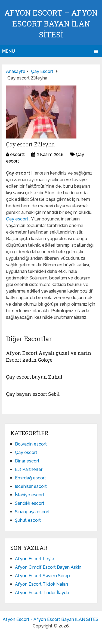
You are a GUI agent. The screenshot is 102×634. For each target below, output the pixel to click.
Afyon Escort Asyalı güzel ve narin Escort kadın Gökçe (48, 356)
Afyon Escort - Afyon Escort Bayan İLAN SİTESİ (51, 619)
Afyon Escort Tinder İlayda (42, 592)
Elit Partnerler (28, 469)
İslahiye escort (29, 494)
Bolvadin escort (31, 444)
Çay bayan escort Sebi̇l (33, 394)
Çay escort (17, 219)
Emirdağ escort (30, 477)
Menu (8, 51)
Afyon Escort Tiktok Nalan (41, 584)
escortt (17, 154)
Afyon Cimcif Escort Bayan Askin (48, 567)
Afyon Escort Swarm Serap (42, 575)
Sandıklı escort (29, 503)
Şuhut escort (28, 520)
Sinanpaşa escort (32, 511)
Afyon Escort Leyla (34, 558)
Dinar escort (27, 461)
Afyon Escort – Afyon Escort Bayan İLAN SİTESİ (51, 24)
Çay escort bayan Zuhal (34, 376)
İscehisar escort (31, 486)
